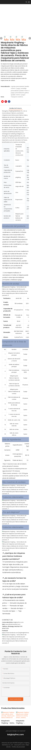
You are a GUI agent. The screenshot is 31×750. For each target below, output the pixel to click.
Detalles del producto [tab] (15, 108)
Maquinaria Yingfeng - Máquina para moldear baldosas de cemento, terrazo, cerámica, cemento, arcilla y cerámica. (23, 722)
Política (14, 747)
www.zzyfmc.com (19, 745)
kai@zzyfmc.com (15, 734)
